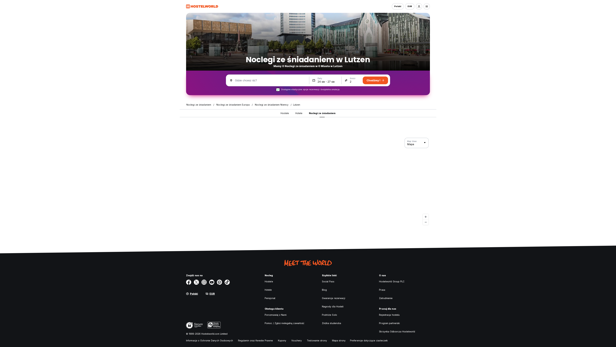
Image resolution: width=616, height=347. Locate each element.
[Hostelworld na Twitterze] (196, 282)
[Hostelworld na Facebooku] (188, 282)
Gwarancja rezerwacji (333, 298)
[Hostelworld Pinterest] (219, 282)
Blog (324, 289)
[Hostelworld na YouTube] (211, 282)
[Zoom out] (425, 222)
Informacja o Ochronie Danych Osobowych (209, 340)
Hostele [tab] (285, 113)
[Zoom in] (425, 216)
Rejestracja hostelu (389, 314)
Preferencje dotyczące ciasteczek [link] (369, 340)
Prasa (382, 289)
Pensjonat (270, 298)
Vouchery (296, 340)
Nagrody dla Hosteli (333, 306)
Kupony (282, 340)
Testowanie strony (317, 340)
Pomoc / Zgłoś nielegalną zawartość (284, 323)
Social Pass (328, 281)
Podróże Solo (329, 314)
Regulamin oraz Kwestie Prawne (255, 340)
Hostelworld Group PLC (391, 281)
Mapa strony (339, 340)
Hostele (269, 281)
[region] (308, 181)
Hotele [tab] (299, 113)
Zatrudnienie (386, 298)
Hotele (268, 289)
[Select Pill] (419, 6)
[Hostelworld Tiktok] (227, 282)
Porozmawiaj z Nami (276, 314)
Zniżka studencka (331, 323)
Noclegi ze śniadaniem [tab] (322, 113)
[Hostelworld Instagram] (204, 282)
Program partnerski (389, 323)
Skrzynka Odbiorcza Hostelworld (397, 331)
